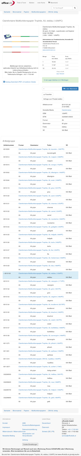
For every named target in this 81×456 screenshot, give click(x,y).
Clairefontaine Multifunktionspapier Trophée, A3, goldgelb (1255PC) (41, 227)
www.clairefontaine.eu (49, 50)
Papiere (26, 12)
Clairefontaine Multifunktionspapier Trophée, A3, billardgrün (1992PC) (42, 172)
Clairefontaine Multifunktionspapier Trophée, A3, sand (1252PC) (40, 196)
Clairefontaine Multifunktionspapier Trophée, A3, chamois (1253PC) (41, 203)
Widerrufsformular (20, 431)
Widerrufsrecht (7, 431)
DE (50, 431)
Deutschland (46, 423)
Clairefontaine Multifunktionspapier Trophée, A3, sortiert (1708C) (40, 366)
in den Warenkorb (71, 89)
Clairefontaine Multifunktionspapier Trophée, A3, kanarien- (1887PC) (41, 149)
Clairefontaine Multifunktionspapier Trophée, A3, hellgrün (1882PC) (41, 390)
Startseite (7, 12)
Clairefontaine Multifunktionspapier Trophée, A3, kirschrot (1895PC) (41, 312)
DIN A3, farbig (53, 12)
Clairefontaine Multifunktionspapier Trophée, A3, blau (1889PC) (40, 266)
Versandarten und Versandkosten (28, 434)
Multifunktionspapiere (39, 12)
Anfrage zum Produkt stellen (52, 99)
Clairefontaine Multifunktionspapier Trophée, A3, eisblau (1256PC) (41, 273)
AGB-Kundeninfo (26, 424)
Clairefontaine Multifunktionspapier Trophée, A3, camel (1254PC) (40, 211)
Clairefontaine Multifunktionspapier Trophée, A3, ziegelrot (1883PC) (41, 297)
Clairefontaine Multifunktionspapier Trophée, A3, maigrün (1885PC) (41, 157)
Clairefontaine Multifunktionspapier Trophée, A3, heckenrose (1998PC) (42, 258)
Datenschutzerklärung (29, 429)
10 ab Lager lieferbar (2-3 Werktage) (56, 80)
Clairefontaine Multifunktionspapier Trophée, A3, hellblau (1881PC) (41, 374)
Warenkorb (54, 3)
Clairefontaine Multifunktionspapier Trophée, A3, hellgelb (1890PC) (41, 234)
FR (53, 431)
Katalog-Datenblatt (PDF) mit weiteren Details (20, 82)
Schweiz (45, 431)
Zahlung (25, 440)
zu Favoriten (47, 94)
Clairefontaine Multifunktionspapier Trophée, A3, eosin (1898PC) (40, 180)
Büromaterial (17, 12)
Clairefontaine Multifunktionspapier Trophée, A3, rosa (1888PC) (40, 382)
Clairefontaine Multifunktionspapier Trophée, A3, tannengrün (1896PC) (42, 335)
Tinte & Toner (21, 3)
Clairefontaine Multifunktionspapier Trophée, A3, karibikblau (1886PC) (42, 328)
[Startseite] (8, 2)
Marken (31, 3)
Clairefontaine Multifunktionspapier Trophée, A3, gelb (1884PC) (40, 398)
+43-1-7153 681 (73, 429)
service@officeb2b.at (69, 436)
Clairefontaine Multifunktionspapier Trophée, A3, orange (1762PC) (41, 165)
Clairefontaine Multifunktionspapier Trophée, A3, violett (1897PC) (40, 320)
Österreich (45, 427)
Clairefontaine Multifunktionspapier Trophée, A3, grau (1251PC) (40, 188)
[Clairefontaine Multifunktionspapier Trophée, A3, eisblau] (20, 43)
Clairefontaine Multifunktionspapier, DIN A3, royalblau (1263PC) (40, 359)
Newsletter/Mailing (9, 436)
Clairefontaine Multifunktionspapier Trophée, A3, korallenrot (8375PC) (42, 304)
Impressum (6, 427)
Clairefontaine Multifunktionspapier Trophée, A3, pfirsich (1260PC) (41, 343)
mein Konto (41, 3)
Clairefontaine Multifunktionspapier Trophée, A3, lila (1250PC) (39, 250)
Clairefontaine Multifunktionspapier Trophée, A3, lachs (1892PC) (40, 242)
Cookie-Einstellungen (30, 444)
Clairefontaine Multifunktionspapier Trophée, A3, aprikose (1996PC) (41, 351)
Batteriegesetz (35, 425)
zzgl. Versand (60, 73)
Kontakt (5, 423)
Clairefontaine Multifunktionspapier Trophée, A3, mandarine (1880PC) (42, 219)
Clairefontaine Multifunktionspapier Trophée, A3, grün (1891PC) (40, 289)
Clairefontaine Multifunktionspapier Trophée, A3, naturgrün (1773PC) (42, 281)
